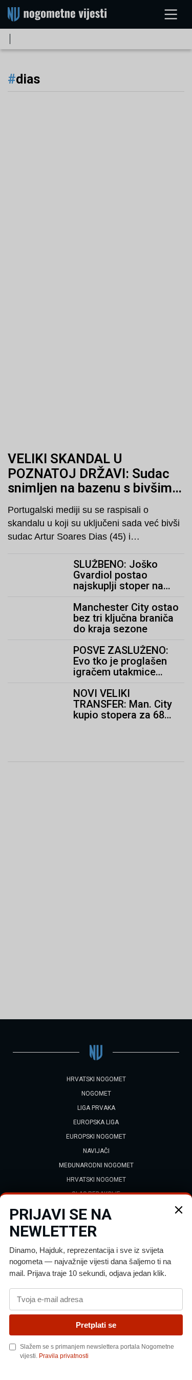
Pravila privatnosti (64, 1356)
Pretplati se (96, 1325)
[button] (178, 1210)
